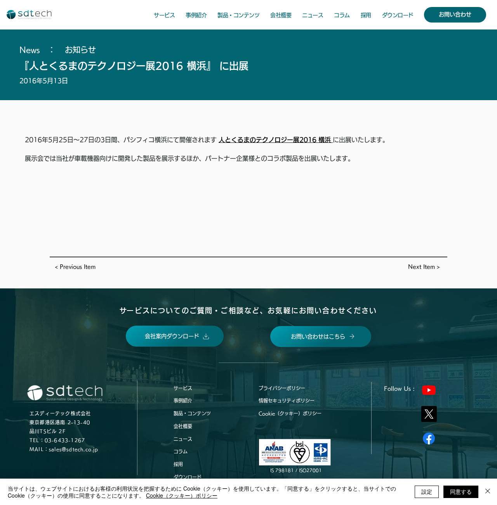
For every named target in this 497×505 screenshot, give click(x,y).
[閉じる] (487, 492)
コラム (181, 451)
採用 (178, 464)
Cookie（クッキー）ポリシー (290, 413)
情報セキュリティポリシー (287, 400)
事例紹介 (183, 400)
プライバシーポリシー (282, 388)
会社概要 (183, 426)
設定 (426, 491)
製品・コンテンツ (192, 413)
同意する (461, 491)
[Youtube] (429, 390)
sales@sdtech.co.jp (74, 449)
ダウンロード (188, 477)
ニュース (183, 439)
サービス (183, 388)
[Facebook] (429, 438)
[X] (429, 414)
